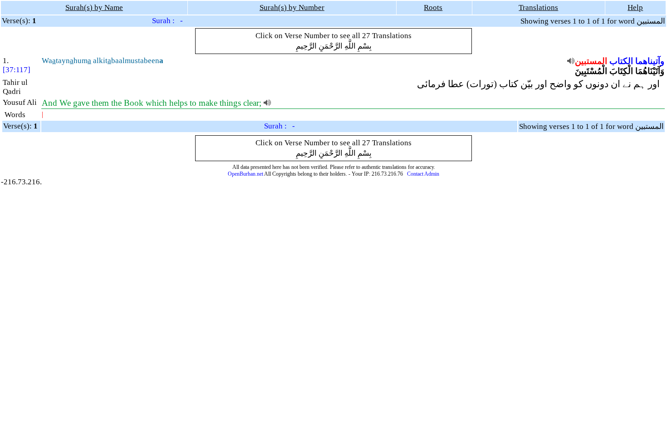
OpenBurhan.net (245, 174)
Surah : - (167, 20)
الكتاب (621, 61)
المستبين (591, 61)
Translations (538, 7)
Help (635, 7)
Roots (433, 7)
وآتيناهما (649, 61)
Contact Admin (423, 174)
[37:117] (16, 69)
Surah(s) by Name (94, 7)
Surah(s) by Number (292, 7)
